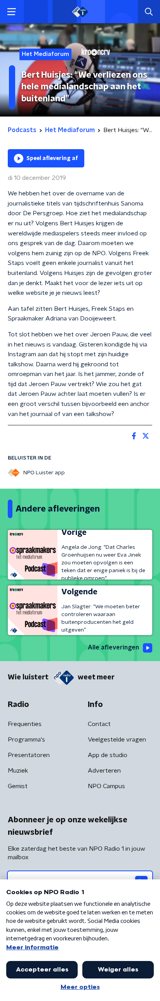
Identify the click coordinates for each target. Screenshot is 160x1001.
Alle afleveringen (113, 647)
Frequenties (25, 724)
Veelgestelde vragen (117, 739)
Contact (99, 724)
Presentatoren (29, 755)
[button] (11, 12)
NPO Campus (106, 786)
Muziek (18, 771)
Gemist (18, 786)
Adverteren (104, 771)
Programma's (26, 739)
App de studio (107, 755)
